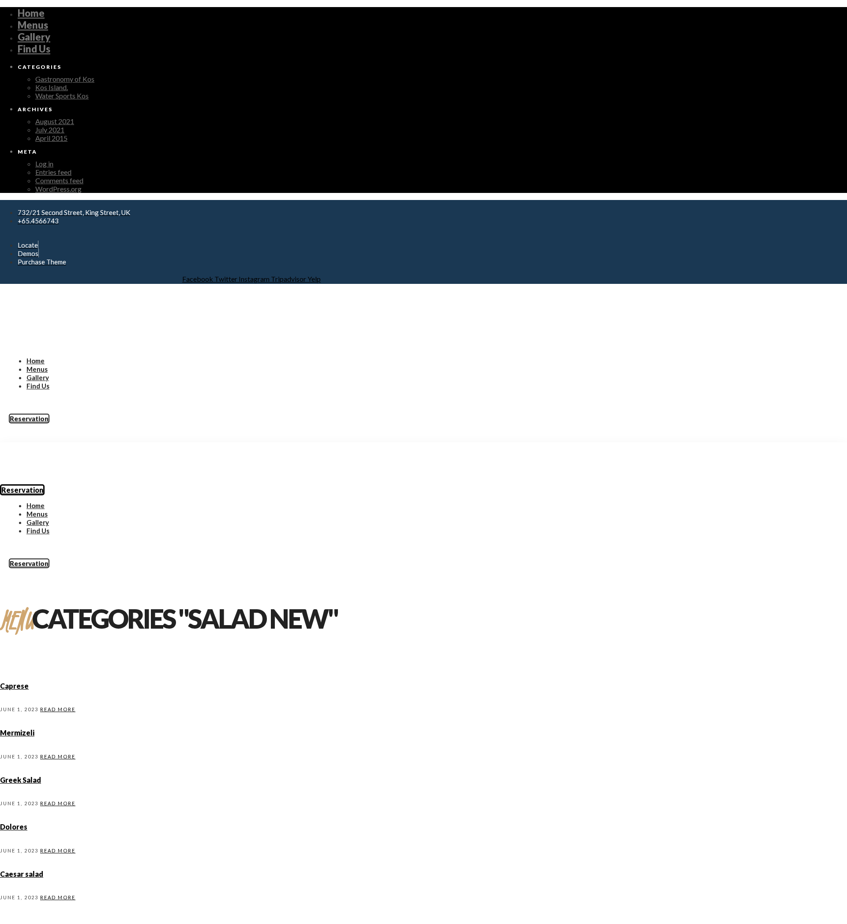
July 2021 (49, 129)
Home (31, 13)
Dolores (13, 826)
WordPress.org (58, 189)
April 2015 (51, 138)
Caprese (14, 686)
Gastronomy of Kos (64, 79)
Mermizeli (17, 732)
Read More (57, 709)
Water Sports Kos (62, 95)
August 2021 (54, 121)
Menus (33, 25)
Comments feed (59, 180)
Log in (44, 163)
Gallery (34, 37)
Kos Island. (51, 87)
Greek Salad (20, 780)
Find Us (34, 49)
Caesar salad (21, 874)
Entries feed (53, 172)
